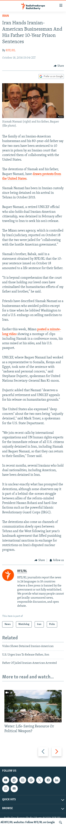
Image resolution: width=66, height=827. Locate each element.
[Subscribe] (14, 788)
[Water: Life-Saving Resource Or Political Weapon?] (33, 706)
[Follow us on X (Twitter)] (39, 780)
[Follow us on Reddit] (14, 780)
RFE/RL (11, 50)
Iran (5, 16)
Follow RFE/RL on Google (40, 822)
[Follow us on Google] (31, 780)
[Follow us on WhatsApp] (5, 788)
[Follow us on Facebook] (48, 780)
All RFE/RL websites (13, 822)
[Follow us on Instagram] (22, 780)
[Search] (60, 822)
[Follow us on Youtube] (5, 780)
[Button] (59, 66)
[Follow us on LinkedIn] (56, 780)
